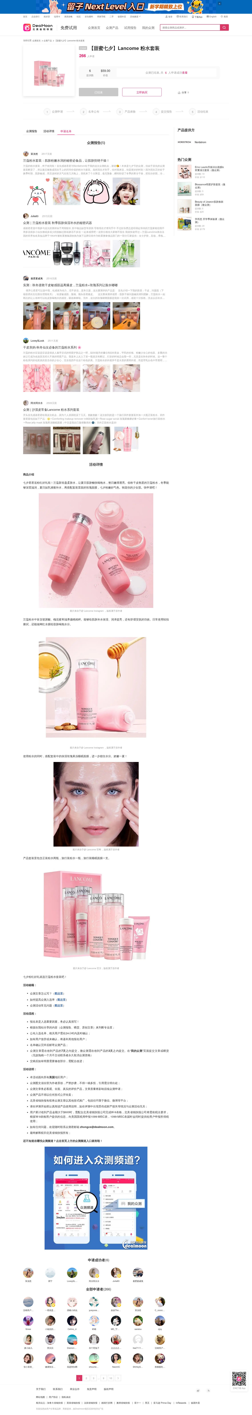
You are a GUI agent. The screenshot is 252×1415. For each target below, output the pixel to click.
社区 (79, 16)
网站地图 (40, 1397)
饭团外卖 (122, 16)
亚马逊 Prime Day (162, 1402)
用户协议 (53, 1397)
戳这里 (59, 993)
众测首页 (94, 27)
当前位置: (27, 40)
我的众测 (148, 27)
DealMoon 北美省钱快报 (38, 26)
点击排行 (35, 16)
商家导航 (101, 16)
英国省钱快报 (73, 1402)
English (213, 16)
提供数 (90, 75)
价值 (105, 75)
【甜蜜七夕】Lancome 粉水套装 (70, 40)
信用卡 (57, 16)
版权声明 (108, 1389)
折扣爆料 (89, 16)
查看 (185, 72)
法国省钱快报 (90, 1402)
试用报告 (130, 27)
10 (110, 1378)
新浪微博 (198, 1390)
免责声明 (92, 1389)
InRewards (181, 1402)
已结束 (98, 92)
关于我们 (41, 1389)
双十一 (137, 1402)
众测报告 (31, 131)
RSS (208, 1390)
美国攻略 (68, 16)
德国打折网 (106, 1402)
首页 (25, 16)
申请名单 (66, 131)
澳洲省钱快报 (123, 1402)
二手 (112, 16)
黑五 (147, 1402)
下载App (198, 16)
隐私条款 (66, 1397)
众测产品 (112, 27)
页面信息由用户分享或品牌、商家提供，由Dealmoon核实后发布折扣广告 (69, 1408)
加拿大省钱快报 (55, 1402)
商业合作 (75, 1389)
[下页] (118, 1378)
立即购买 (141, 92)
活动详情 (48, 131)
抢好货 (47, 16)
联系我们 (183, 16)
